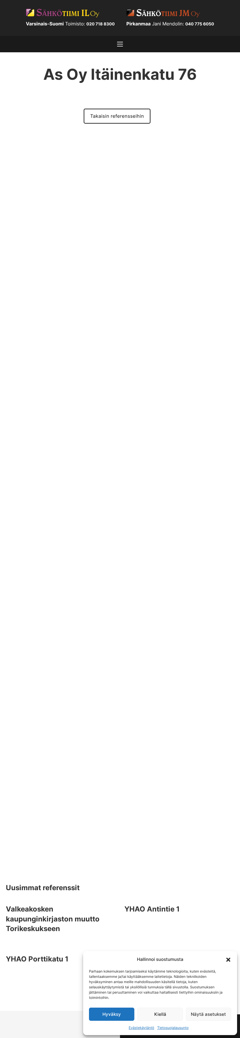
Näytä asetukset (208, 1014)
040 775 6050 (199, 24)
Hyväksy (111, 1014)
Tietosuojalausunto (172, 1027)
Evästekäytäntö (141, 1027)
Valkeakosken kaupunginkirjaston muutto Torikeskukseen (53, 919)
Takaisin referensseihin (117, 116)
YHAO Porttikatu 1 (37, 959)
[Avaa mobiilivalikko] (120, 44)
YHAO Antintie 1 (152, 909)
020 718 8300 (100, 24)
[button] (228, 959)
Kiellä (160, 1014)
